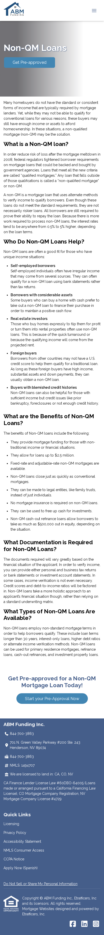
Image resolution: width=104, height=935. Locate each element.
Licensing (11, 824)
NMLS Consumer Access (24, 850)
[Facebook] (72, 924)
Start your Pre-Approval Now (52, 698)
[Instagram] (96, 924)
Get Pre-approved (29, 62)
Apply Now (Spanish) (21, 868)
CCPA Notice (14, 859)
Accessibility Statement (22, 841)
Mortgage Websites (38, 909)
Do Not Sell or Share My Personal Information (40, 884)
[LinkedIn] (84, 924)
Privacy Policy (15, 833)
